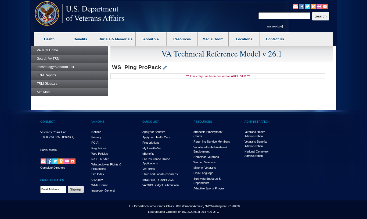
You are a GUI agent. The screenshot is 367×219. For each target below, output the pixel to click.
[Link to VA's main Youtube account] (325, 6)
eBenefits (148, 153)
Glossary (47, 84)
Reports (46, 75)
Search (48, 59)
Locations (244, 39)
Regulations (99, 148)
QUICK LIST (150, 121)
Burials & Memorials (115, 39)
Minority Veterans (204, 167)
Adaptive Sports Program (209, 188)
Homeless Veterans (206, 156)
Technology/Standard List (55, 67)
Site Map (43, 92)
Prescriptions (151, 142)
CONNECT (47, 121)
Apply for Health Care (156, 137)
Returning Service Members (211, 141)
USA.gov (97, 179)
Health (49, 39)
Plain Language (203, 173)
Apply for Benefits (153, 131)
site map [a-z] (275, 26)
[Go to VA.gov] (79, 13)
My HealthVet (151, 148)
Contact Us (275, 39)
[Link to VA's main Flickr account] (319, 6)
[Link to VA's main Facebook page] (301, 6)
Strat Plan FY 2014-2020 (158, 179)
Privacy (96, 137)
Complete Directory (53, 167)
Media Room (213, 39)
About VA (151, 39)
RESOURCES (202, 121)
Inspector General (103, 190)
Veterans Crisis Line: (53, 132)
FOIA (94, 142)
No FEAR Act (100, 159)
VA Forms (148, 168)
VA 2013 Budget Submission (160, 185)
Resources (182, 39)
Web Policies (99, 153)
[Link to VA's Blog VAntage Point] (313, 6)
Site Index (97, 174)
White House (99, 185)
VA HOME (97, 121)
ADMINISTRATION (256, 121)
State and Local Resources (160, 174)
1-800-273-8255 (50, 137)
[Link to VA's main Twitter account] (307, 6)
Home (47, 50)
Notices (96, 131)
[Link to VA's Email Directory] (295, 6)
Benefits (80, 39)
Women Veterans (204, 162)
